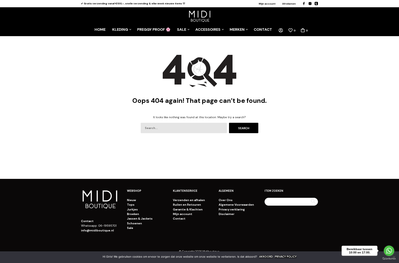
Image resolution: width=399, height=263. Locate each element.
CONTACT (263, 29)
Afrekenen (289, 3)
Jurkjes (132, 209)
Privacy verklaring (232, 209)
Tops (130, 204)
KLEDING (120, 29)
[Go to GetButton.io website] (389, 258)
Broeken (133, 214)
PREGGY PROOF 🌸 (153, 29)
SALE (181, 29)
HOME (100, 29)
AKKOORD (266, 256)
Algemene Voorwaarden (236, 204)
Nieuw (131, 200)
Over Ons (226, 200)
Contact (179, 218)
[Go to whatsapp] (389, 251)
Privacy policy (286, 256)
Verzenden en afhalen (189, 200)
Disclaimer (226, 214)
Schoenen (134, 223)
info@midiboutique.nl (97, 230)
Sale (130, 228)
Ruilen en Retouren (187, 204)
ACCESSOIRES (207, 29)
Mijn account (267, 3)
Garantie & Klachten (188, 209)
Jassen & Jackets (140, 218)
